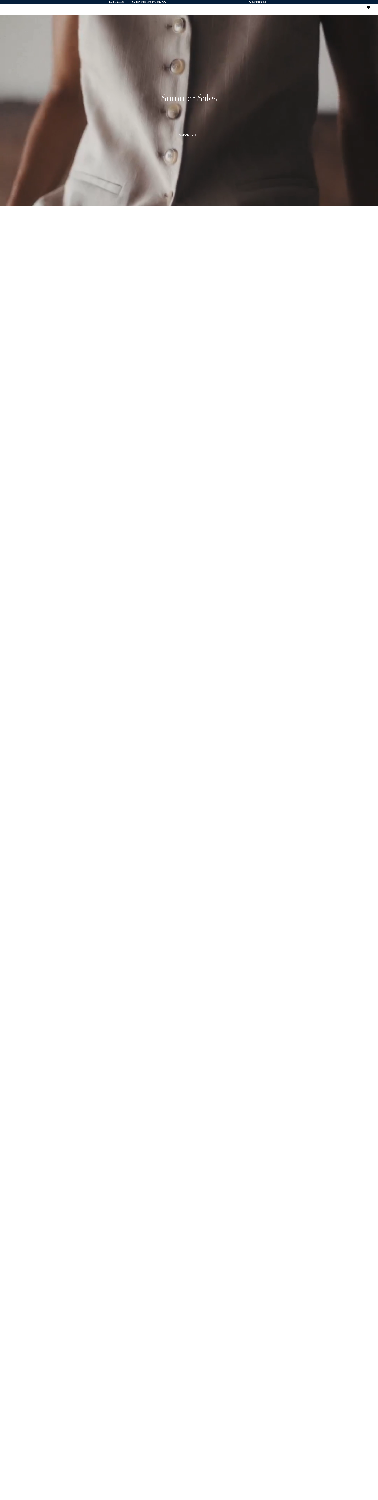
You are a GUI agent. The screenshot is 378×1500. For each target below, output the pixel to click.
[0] (367, 9)
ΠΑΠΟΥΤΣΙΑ (198, 9)
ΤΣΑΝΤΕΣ (214, 9)
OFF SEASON (242, 9)
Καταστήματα (259, 2)
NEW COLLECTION (146, 9)
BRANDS (228, 9)
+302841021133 (115, 2)
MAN (194, 134)
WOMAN (184, 134)
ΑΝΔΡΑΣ (181, 9)
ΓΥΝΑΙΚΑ (167, 9)
